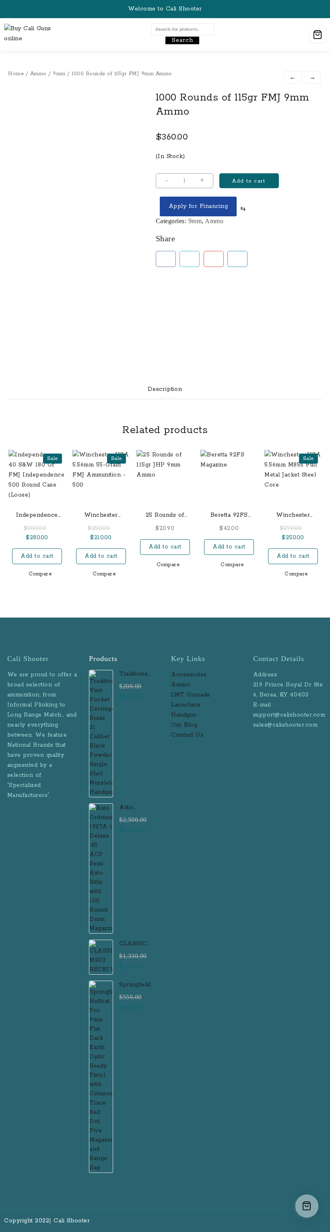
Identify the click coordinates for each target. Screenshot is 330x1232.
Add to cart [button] (37, 556)
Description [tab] (165, 389)
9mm (59, 73)
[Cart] (317, 34)
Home (16, 73)
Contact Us (187, 735)
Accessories (190, 674)
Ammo (38, 73)
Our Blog (184, 725)
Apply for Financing (198, 206)
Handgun (184, 715)
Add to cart (248, 181)
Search (182, 40)
